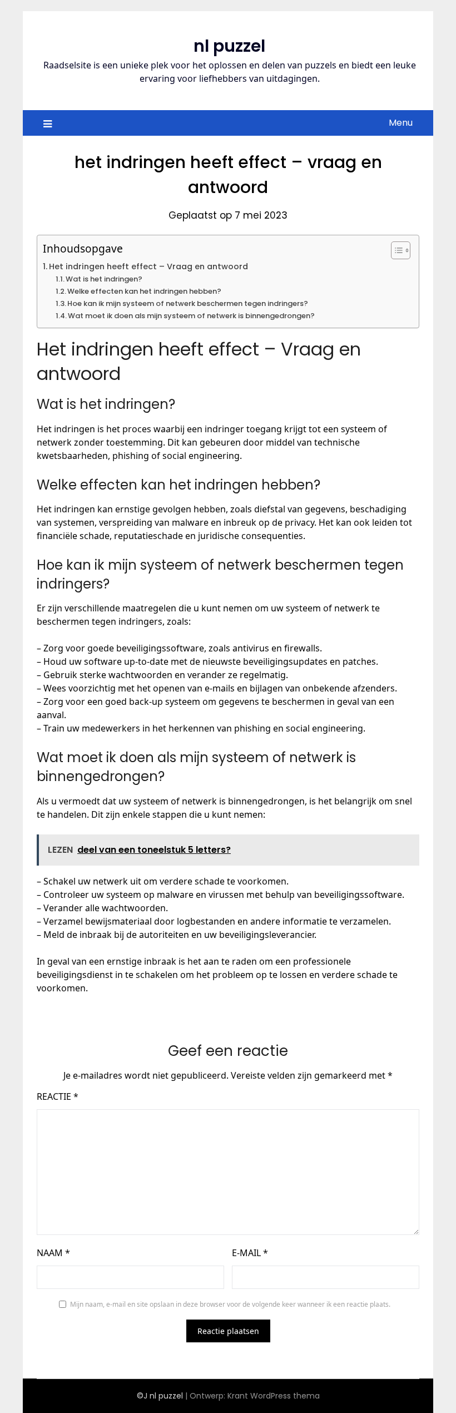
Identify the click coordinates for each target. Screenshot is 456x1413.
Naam (53, 1253)
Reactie (57, 1096)
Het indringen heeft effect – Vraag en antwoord (148, 266)
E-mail (250, 1253)
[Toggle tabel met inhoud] (395, 250)
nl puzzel (229, 46)
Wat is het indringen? (104, 279)
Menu (401, 122)
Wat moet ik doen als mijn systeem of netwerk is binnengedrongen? (191, 315)
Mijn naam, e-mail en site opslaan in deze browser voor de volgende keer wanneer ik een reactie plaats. (230, 1304)
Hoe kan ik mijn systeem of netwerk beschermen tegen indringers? (187, 303)
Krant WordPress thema (273, 1395)
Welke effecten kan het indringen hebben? (144, 291)
